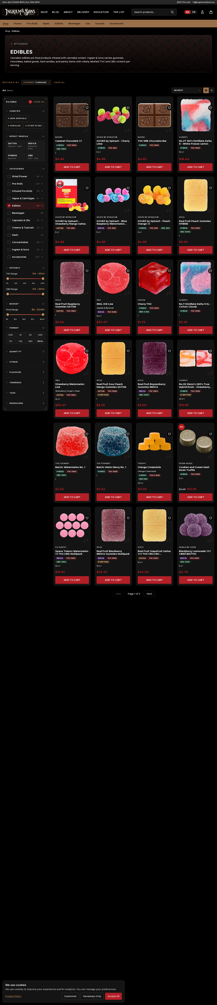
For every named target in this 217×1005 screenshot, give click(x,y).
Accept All (113, 996)
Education (101, 12)
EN (187, 12)
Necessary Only (92, 996)
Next (149, 593)
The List (119, 12)
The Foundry (62, 463)
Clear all (59, 82)
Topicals (100, 23)
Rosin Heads (185, 463)
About (68, 12)
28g (30, 341)
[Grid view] (206, 90)
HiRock (141, 300)
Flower (18, 23)
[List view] (211, 90)
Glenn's (183, 137)
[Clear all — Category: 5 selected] (48, 82)
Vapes (46, 23)
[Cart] (210, 12)
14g (20, 341)
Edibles (59, 23)
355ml (40, 341)
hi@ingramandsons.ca (203, 2)
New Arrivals (18, 118)
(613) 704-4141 (183, 2)
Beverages (74, 23)
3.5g (40, 335)
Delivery (83, 12)
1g (20, 335)
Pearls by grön (187, 547)
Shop (44, 12)
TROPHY (142, 463)
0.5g (10, 335)
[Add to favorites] (87, 107)
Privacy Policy (13, 996)
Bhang (59, 137)
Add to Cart (72, 167)
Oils (87, 23)
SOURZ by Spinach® (107, 137)
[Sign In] (202, 12)
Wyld (182, 217)
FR (193, 12)
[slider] (8, 278)
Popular (15, 126)
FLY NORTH (60, 547)
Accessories (116, 23)
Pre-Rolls (32, 23)
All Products (21, 43)
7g (10, 341)
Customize (70, 996)
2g (30, 335)
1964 (99, 300)
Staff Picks (34, 126)
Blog (55, 12)
